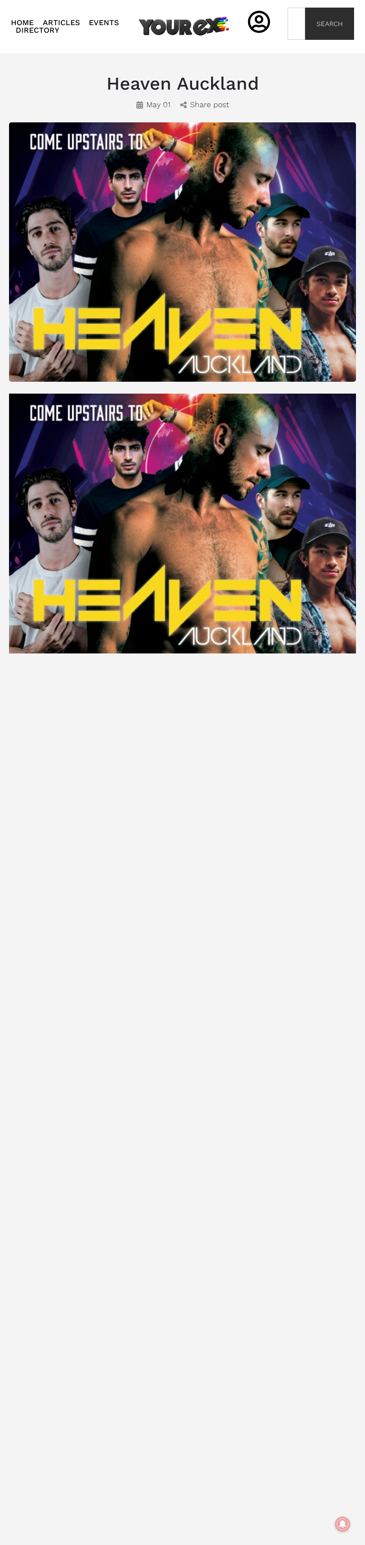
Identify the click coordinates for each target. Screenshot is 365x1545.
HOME (22, 23)
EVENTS (104, 23)
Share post (209, 104)
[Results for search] (296, 45)
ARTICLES (61, 23)
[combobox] (296, 24)
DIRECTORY (37, 30)
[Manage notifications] (342, 1524)
